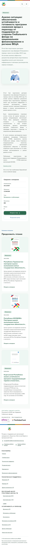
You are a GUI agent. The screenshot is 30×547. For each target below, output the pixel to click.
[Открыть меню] (26, 4)
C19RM (4, 503)
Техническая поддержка (8, 461)
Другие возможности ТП (8, 487)
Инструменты (6, 517)
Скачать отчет (7, 166)
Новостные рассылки (7, 532)
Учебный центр (5, 457)
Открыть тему (14, 213)
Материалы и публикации (11, 197)
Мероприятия (5, 469)
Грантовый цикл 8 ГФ (8, 496)
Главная (4, 453)
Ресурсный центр (15, 217)
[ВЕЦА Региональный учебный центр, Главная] (4, 4)
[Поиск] (22, 4)
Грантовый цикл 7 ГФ (8, 499)
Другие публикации (7, 528)
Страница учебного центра (9, 444)
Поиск (22, 4)
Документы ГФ (6, 509)
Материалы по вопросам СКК (9, 521)
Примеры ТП (5, 483)
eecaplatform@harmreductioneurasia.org (14, 440)
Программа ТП (5, 479)
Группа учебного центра (22, 444)
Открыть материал (9, 287)
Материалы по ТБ (6, 524)
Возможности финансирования (9, 473)
